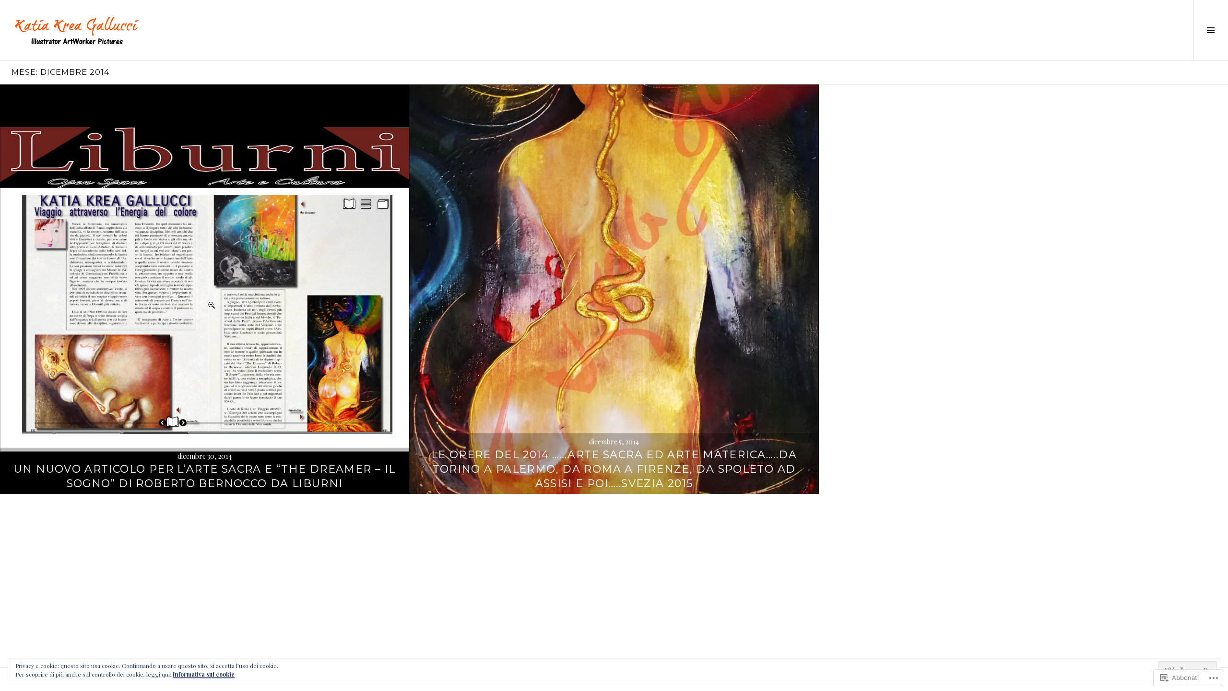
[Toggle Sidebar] (1210, 30)
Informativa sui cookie (204, 674)
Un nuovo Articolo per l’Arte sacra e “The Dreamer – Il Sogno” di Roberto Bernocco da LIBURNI (204, 476)
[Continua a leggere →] (204, 289)
